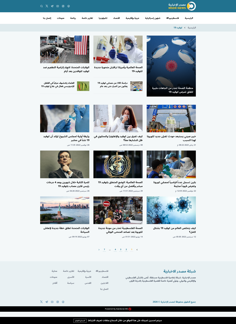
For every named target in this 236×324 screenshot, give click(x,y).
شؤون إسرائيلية (152, 18)
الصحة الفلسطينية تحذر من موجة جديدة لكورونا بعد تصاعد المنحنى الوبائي (120, 230)
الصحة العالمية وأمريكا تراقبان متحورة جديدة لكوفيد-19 (118, 69)
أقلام (55, 283)
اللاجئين (104, 283)
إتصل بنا (47, 18)
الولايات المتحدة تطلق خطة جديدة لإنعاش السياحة (66, 230)
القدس (88, 283)
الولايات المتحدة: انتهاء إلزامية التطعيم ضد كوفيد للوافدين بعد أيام (66, 69)
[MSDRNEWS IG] (63, 6)
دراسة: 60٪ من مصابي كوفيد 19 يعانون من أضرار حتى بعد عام (113, 85)
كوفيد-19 (178, 27)
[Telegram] (52, 6)
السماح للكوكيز (80, 320)
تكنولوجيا (103, 18)
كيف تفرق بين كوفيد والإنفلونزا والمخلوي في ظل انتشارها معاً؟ (118, 138)
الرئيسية (189, 18)
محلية (54, 271)
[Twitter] (47, 6)
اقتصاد (116, 18)
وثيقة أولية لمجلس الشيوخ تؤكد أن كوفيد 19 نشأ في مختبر (66, 138)
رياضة (73, 18)
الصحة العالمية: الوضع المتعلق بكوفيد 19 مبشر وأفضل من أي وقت (120, 184)
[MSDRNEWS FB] (68, 6)
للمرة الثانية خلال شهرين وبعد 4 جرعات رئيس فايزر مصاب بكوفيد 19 (67, 184)
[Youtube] (57, 6)
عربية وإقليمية (132, 18)
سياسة (70, 283)
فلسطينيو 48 (172, 18)
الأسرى (70, 277)
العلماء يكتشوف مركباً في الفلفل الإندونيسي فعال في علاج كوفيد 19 (57, 85)
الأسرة (88, 277)
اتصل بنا (104, 289)
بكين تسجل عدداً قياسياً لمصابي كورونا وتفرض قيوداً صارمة (175, 184)
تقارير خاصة (87, 18)
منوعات (60, 18)
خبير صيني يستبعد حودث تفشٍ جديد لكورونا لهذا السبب (171, 138)
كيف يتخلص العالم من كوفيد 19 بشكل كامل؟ (174, 230)
